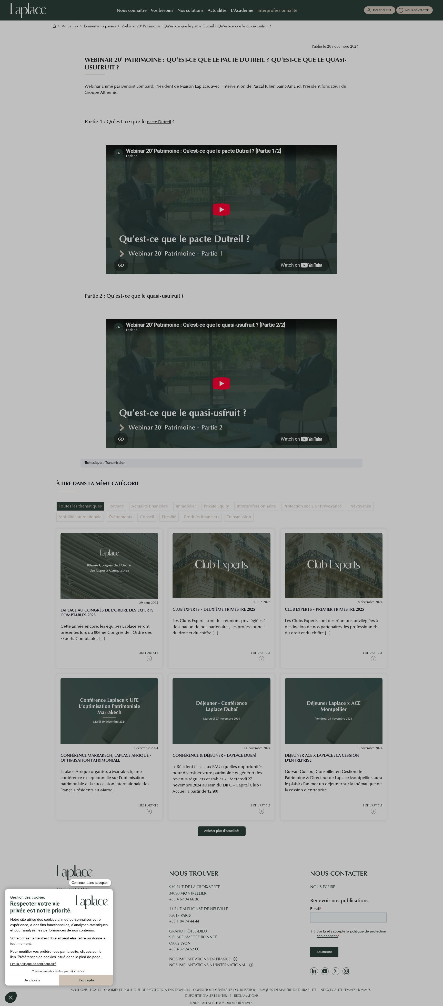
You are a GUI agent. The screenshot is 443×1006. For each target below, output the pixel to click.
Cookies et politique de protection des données (147, 990)
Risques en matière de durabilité (288, 990)
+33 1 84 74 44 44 (184, 922)
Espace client (382, 10)
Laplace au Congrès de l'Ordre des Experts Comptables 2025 (107, 612)
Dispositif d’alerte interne (208, 996)
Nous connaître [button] (132, 10)
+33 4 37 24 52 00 (184, 949)
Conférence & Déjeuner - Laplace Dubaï (214, 755)
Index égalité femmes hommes (344, 990)
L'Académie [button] (242, 10)
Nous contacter (417, 10)
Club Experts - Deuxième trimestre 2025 (214, 609)
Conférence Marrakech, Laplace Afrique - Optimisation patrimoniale (106, 758)
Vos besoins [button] (162, 10)
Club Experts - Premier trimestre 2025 (324, 609)
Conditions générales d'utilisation (225, 990)
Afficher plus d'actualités (221, 831)
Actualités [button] (217, 10)
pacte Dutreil (159, 122)
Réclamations (246, 996)
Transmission (115, 462)
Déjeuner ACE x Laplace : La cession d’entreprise (322, 758)
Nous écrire (322, 887)
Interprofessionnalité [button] (277, 10)
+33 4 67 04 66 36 (184, 899)
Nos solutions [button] (190, 10)
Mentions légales (86, 990)
